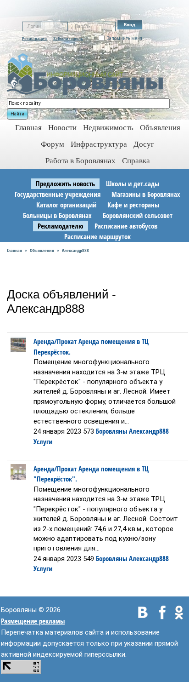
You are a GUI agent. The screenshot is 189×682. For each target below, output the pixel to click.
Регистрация (34, 38)
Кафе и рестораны (133, 204)
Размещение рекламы (33, 620)
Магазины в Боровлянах (145, 194)
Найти (17, 113)
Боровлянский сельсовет (137, 215)
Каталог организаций (66, 204)
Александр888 (75, 250)
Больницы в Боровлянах (57, 215)
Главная (14, 250)
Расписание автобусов (125, 225)
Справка (136, 160)
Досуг (143, 144)
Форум (52, 144)
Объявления (160, 127)
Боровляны (111, 431)
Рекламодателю (60, 225)
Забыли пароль (68, 38)
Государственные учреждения (57, 194)
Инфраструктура (99, 144)
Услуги (42, 441)
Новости (62, 127)
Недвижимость (108, 127)
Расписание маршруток (97, 236)
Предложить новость (65, 183)
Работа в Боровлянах (80, 160)
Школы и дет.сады (132, 183)
